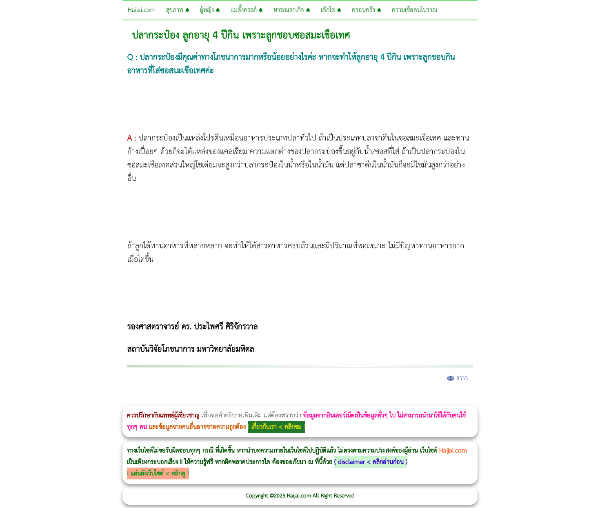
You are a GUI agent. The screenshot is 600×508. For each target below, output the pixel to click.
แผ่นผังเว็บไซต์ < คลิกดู (158, 473)
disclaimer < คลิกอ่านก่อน (371, 462)
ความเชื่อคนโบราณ (414, 10)
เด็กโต (329, 10)
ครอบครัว (364, 10)
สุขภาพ (175, 10)
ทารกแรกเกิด (289, 10)
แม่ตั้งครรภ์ (245, 10)
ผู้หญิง (208, 10)
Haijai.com (142, 10)
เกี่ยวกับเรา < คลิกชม (276, 427)
